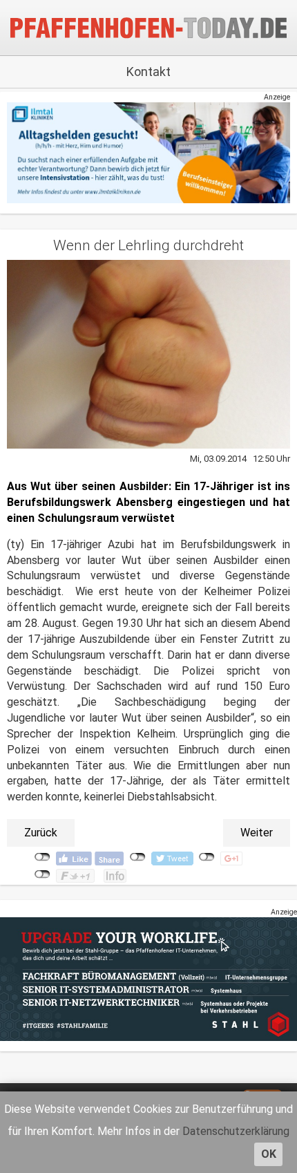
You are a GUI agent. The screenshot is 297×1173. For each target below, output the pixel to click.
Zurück (40, 832)
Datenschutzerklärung (235, 1131)
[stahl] (148, 979)
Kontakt (148, 71)
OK (268, 1154)
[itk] (148, 152)
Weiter (256, 832)
